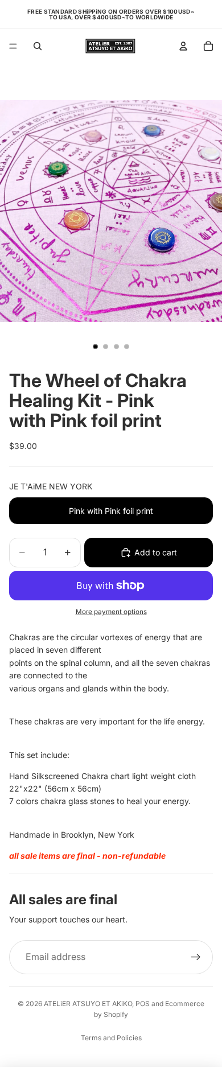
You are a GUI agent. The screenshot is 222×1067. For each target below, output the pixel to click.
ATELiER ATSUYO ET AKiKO (88, 1003)
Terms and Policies (111, 1037)
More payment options (111, 612)
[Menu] (13, 46)
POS (142, 1003)
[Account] (183, 46)
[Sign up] (196, 957)
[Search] (37, 46)
